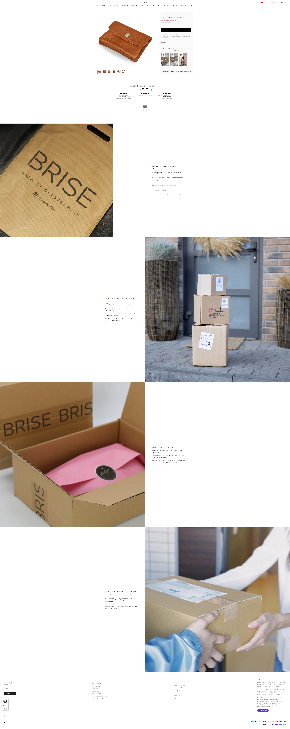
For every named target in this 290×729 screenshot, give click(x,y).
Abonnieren (10, 693)
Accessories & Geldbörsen (171, 5)
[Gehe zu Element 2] (104, 72)
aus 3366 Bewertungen (144, 90)
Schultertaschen (113, 5)
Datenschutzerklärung (179, 688)
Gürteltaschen (101, 5)
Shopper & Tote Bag (145, 5)
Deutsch (272, 2)
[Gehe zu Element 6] (124, 72)
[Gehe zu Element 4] (114, 72)
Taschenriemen (157, 5)
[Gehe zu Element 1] (99, 72)
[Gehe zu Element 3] (109, 72)
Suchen (176, 681)
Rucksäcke (134, 5)
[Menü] (8, 700)
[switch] (5, 709)
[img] (145, 88)
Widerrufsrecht (177, 690)
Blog (175, 698)
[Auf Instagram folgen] (8, 716)
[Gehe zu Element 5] (119, 72)
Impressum (177, 693)
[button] (144, 110)
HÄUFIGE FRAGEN (178, 695)
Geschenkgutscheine (187, 5)
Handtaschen (124, 5)
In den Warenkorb (176, 30)
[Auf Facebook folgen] (4, 716)
